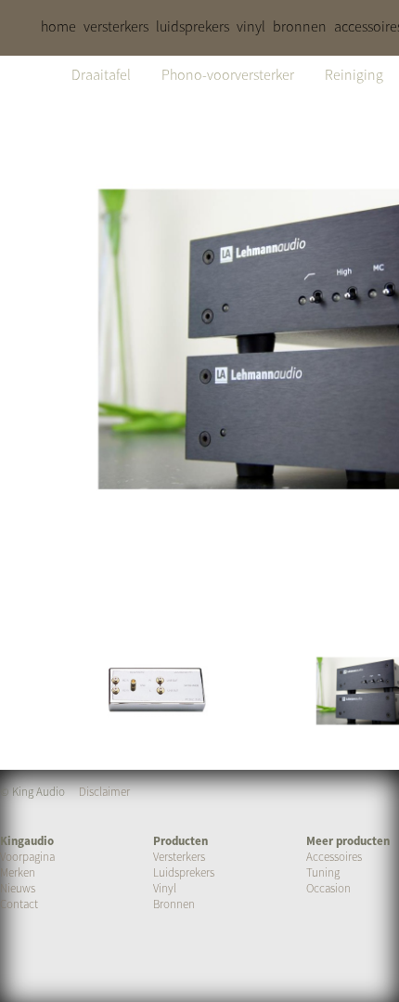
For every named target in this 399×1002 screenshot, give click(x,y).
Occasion (328, 888)
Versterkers (179, 857)
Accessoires (334, 857)
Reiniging (354, 74)
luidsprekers (192, 26)
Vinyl (164, 888)
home (58, 26)
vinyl (251, 26)
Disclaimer (104, 792)
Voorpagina (27, 857)
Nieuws (17, 888)
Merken (17, 872)
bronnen (300, 26)
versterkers (116, 26)
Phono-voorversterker (227, 74)
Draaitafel (101, 74)
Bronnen (174, 904)
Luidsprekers (183, 872)
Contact (19, 904)
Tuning (323, 872)
